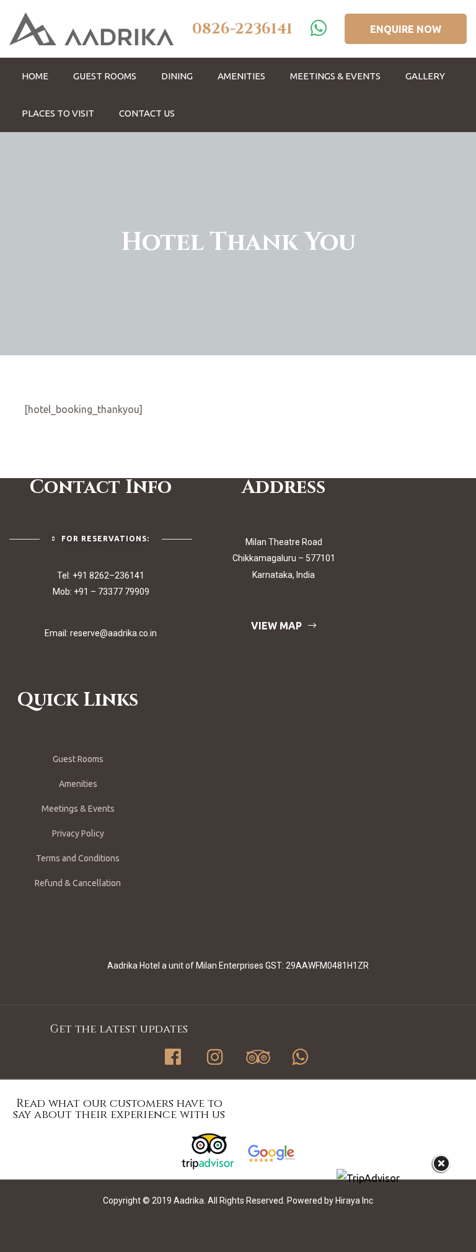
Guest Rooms (104, 76)
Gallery (425, 76)
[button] (406, 28)
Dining (177, 76)
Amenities (241, 76)
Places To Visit (58, 113)
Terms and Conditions (78, 858)
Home (35, 76)
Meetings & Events (335, 76)
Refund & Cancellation (78, 883)
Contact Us (147, 113)
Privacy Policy (78, 833)
